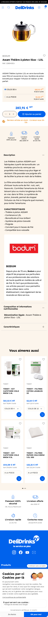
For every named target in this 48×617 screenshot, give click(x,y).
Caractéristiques (12, 326)
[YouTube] (27, 553)
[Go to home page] (24, 541)
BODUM (6, 56)
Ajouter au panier (33, 114)
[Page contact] (34, 553)
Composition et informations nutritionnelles (18, 307)
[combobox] (12, 408)
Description (9, 155)
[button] (6, 114)
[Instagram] (14, 553)
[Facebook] (21, 553)
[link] (25, 7)
